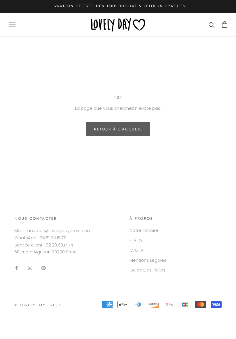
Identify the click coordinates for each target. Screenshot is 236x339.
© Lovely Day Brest (37, 305)
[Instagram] (30, 267)
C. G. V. (137, 250)
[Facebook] (16, 267)
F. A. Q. (136, 240)
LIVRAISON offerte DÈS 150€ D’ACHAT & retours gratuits (118, 6)
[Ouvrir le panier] (224, 24)
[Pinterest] (43, 267)
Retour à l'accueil (118, 129)
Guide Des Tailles (147, 270)
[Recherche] (212, 25)
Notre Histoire (144, 230)
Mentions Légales (148, 260)
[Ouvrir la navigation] (12, 24)
